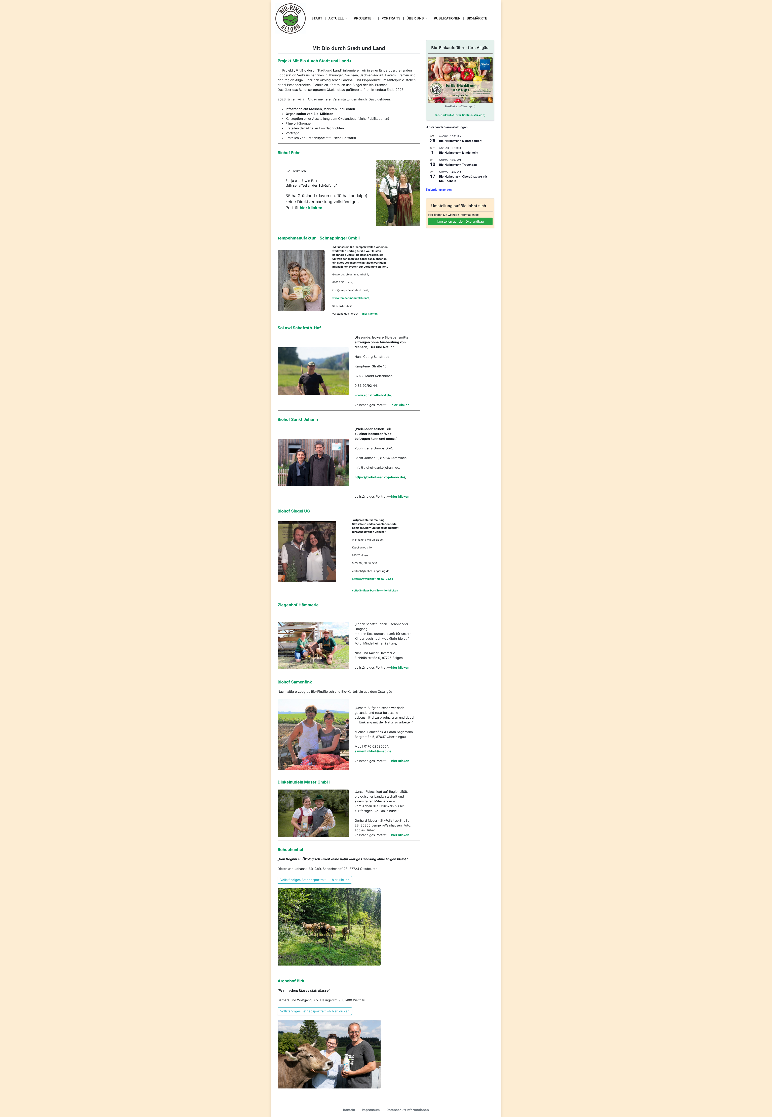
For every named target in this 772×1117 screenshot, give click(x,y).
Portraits (391, 18)
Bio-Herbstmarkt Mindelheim (458, 152)
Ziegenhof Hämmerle (298, 604)
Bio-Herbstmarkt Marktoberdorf (460, 141)
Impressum (371, 1110)
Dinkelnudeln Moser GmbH (304, 782)
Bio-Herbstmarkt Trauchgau (458, 165)
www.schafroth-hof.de (373, 395)
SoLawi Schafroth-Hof (299, 327)
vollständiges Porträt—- (367, 590)
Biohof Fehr (289, 152)
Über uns (416, 18)
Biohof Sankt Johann (298, 419)
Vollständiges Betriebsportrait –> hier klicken (314, 880)
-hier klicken (400, 405)
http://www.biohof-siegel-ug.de (372, 578)
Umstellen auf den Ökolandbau (460, 221)
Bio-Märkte (477, 18)
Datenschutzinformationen (407, 1110)
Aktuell (336, 18)
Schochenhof (291, 849)
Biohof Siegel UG (294, 511)
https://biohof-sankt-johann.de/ (380, 477)
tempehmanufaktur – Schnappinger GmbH (319, 238)
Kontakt (349, 1110)
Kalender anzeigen (439, 189)
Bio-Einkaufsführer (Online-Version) (460, 115)
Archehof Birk (291, 981)
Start (316, 18)
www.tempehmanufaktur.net (350, 298)
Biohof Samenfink (295, 682)
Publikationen (447, 18)
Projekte (363, 18)
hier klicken (311, 207)
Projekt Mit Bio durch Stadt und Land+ (315, 60)
